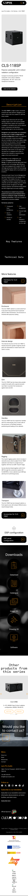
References (4, 759)
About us (3, 755)
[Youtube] (16, 786)
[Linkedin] (9, 786)
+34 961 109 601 (5, 774)
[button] (21, 3)
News (2, 757)
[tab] (14, 105)
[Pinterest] (20, 786)
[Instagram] (13, 786)
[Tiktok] (23, 786)
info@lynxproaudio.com (8, 777)
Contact (3, 762)
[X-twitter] (6, 786)
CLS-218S (14, 702)
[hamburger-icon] (23, 3)
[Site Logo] (7, 3)
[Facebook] (2, 786)
